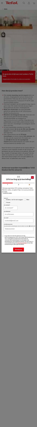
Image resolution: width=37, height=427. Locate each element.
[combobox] (10, 208)
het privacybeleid (22, 243)
